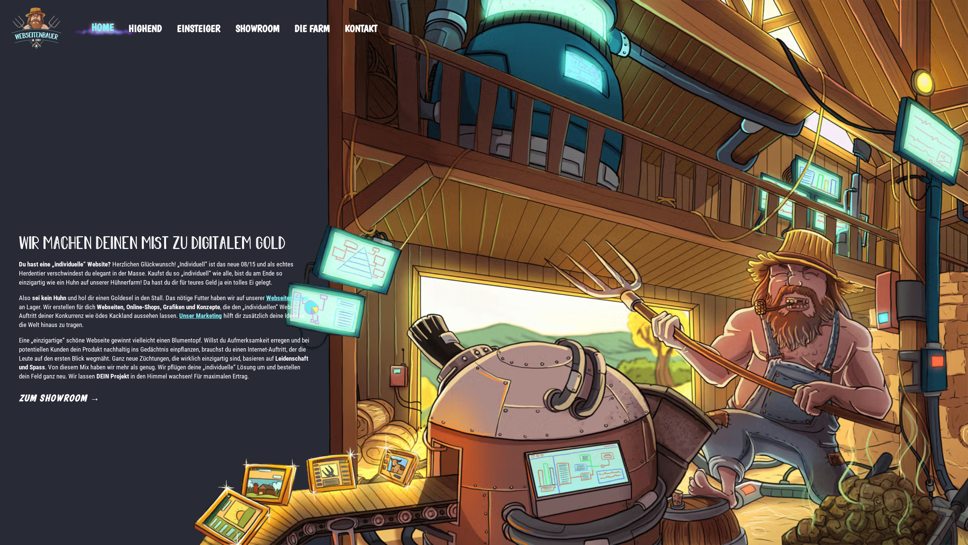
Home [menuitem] (102, 27)
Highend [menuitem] (145, 28)
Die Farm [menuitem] (312, 28)
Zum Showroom (59, 397)
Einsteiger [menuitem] (198, 28)
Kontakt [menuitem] (361, 28)
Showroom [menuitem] (257, 28)
